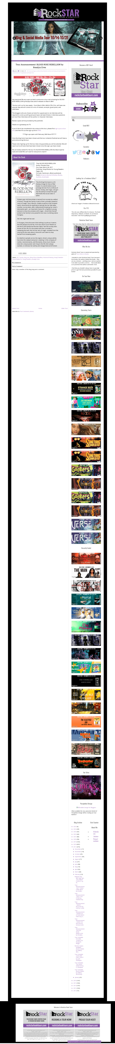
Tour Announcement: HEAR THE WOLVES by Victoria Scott (80, 922)
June (76, 864)
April (76, 869)
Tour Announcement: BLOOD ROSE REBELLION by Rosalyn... (80, 931)
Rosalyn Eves (31, 72)
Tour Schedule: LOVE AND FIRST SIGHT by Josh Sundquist (79, 957)
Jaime (95, 836)
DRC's (84, 58)
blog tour (35, 71)
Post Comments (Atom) (27, 311)
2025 (75, 826)
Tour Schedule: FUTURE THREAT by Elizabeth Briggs (79, 940)
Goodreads (45, 177)
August (77, 859)
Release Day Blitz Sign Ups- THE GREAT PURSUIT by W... (79, 879)
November (78, 851)
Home (17, 58)
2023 (75, 831)
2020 (75, 839)
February (77, 874)
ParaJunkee (95, 840)
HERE (39, 130)
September (78, 856)
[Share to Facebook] (24, 253)
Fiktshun (96, 833)
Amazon (43, 175)
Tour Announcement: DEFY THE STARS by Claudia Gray (80, 896)
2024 (75, 829)
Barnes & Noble (52, 175)
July (76, 862)
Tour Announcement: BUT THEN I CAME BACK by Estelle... (80, 888)
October (77, 854)
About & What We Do (33, 58)
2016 (75, 980)
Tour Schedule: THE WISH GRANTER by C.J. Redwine (79, 965)
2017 (75, 847)
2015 (75, 983)
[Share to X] (22, 253)
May (76, 867)
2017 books (29, 71)
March (77, 872)
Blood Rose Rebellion (43, 71)
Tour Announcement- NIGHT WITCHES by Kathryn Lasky (80, 905)
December (78, 849)
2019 (75, 842)
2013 (75, 988)
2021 (75, 836)
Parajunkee (75, 1041)
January (77, 977)
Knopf (59, 71)
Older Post (64, 308)
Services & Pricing (52, 58)
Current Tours (71, 58)
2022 (75, 834)
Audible (38, 177)
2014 (75, 985)
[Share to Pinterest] (26, 253)
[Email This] (19, 253)
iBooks (60, 175)
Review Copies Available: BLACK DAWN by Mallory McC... (79, 949)
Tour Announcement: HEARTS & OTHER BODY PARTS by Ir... (80, 913)
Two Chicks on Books (82, 254)
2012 (75, 990)
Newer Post (15, 308)
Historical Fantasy (53, 71)
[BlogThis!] (21, 253)
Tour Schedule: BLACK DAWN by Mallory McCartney (79, 972)
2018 (75, 844)
